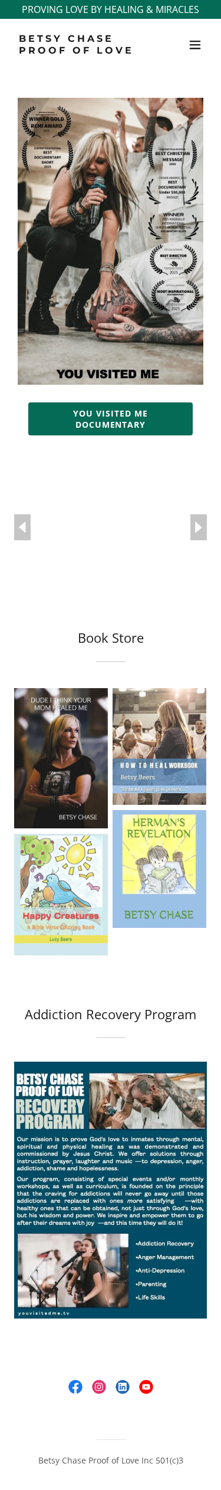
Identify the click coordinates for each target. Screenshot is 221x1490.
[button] (195, 45)
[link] (81, 50)
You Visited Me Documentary (110, 419)
